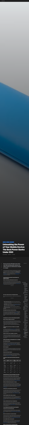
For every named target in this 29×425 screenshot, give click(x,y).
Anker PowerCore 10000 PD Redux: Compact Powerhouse (26, 311)
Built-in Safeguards (26, 304)
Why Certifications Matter (26, 303)
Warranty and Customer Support (26, 305)
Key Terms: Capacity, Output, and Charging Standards (26, 289)
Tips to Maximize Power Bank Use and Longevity (25, 322)
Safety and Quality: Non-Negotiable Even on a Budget (25, 302)
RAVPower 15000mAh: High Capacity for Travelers (25, 314)
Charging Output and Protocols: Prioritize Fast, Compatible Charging (25, 297)
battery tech (16, 312)
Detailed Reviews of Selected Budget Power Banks (25, 309)
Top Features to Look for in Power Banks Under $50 (25, 293)
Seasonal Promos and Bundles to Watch (26, 333)
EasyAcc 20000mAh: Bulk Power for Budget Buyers (26, 320)
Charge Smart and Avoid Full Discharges (26, 324)
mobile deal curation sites (9, 355)
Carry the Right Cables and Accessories (25, 328)
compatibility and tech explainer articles (16, 417)
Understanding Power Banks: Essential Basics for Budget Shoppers (25, 284)
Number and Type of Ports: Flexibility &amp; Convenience (26, 300)
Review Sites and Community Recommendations (26, 335)
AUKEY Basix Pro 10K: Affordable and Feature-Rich (26, 316)
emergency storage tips (12, 404)
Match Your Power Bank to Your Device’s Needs (26, 326)
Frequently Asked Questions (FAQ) (24, 336)
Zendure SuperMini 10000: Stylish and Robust (26, 318)
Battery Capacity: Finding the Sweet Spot (26, 295)
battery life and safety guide (17, 380)
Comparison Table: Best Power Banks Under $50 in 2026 (25, 307)
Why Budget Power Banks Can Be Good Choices (26, 291)
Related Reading (25, 337)
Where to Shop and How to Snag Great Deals (25, 329)
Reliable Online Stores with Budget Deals (26, 331)
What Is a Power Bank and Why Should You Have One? (25, 286)
